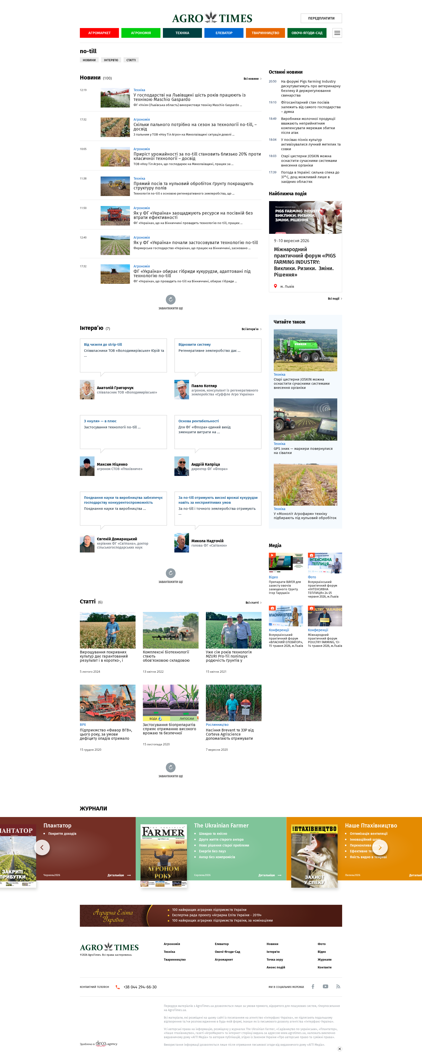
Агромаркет (99, 33)
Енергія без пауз (212, 851)
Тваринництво (265, 33)
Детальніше (267, 875)
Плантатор (57, 825)
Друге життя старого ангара (221, 840)
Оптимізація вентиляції (369, 834)
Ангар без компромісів (217, 857)
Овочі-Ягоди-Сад (307, 33)
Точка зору (275, 959)
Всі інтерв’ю (250, 329)
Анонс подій (276, 967)
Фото (322, 944)
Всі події (333, 298)
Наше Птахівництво (371, 825)
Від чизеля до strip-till (103, 344)
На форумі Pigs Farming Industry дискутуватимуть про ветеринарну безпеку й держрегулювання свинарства (310, 88)
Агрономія (141, 33)
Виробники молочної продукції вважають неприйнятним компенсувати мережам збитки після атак (308, 126)
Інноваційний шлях (365, 840)
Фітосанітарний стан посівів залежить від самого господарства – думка (311, 107)
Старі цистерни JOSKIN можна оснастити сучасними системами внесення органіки (309, 160)
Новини (272, 944)
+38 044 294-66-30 (140, 987)
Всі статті (252, 602)
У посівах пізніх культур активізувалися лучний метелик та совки (311, 144)
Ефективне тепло (364, 851)
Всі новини (251, 78)
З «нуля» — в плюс (100, 421)
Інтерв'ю (273, 952)
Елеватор (224, 33)
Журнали (325, 959)
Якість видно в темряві (368, 857)
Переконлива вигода (367, 845)
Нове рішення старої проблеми (224, 845)
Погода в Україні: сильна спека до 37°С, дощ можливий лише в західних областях (310, 177)
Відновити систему (195, 344)
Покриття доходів (62, 834)
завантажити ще (170, 308)
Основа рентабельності (199, 421)
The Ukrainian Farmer (221, 825)
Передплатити (321, 18)
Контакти (325, 967)
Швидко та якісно (213, 834)
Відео (322, 952)
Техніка (182, 33)
